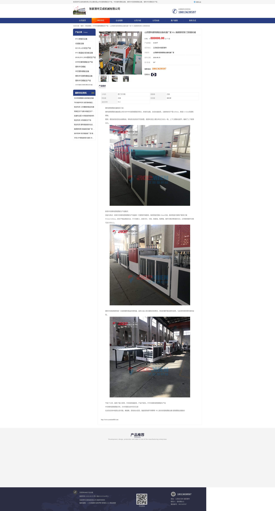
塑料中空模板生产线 (83, 81)
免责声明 (98, 503)
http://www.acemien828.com (109, 419)
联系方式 (192, 20)
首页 (82, 26)
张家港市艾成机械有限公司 (87, 500)
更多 (92, 93)
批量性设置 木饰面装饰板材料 (84, 116)
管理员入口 (105, 503)
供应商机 (100, 20)
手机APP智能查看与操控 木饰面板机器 (84, 138)
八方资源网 (91, 503)
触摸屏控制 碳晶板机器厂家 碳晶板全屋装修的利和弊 (84, 129)
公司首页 (82, 20)
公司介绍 (137, 20)
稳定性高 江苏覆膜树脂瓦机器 (84, 107)
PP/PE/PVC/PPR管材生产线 (85, 57)
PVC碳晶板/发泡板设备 (84, 53)
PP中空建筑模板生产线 (100, 26)
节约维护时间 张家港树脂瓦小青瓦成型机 (84, 102)
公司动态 (155, 20)
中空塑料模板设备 (82, 71)
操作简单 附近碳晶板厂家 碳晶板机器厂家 (84, 133)
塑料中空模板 (80, 67)
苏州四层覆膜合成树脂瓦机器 (84, 98)
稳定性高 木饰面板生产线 (82, 120)
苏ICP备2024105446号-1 (101, 496)
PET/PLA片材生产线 (83, 48)
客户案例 (174, 20)
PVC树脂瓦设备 (81, 39)
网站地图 (113, 503)
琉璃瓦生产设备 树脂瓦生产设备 (84, 111)
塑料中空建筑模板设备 (83, 76)
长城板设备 (79, 43)
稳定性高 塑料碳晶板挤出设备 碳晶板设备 (84, 124)
